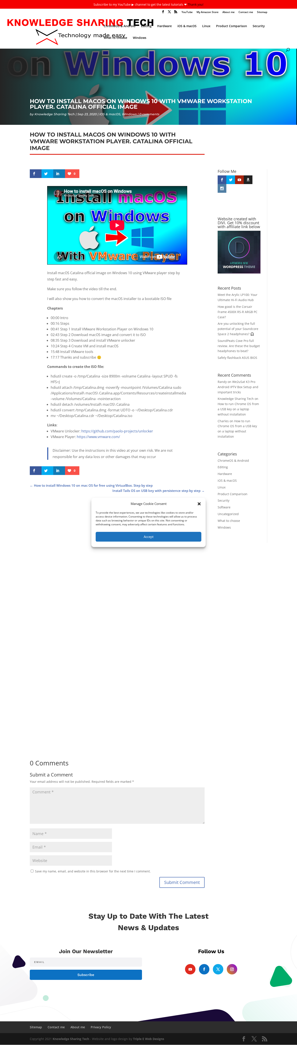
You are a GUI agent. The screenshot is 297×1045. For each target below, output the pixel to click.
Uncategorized (228, 514)
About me (228, 12)
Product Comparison (231, 26)
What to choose (115, 38)
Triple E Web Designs (148, 1039)
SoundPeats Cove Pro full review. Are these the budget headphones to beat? (239, 346)
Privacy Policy (101, 1027)
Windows (139, 38)
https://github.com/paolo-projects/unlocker (117, 431)
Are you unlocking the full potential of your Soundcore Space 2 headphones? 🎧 (110, 737)
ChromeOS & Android (119, 26)
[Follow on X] (218, 969)
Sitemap (262, 12)
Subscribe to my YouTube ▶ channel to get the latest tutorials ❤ (140, 4)
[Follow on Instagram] (232, 969)
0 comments (149, 114)
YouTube (187, 12)
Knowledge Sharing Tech (55, 114)
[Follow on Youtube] (190, 969)
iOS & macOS (187, 26)
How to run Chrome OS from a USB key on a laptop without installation (238, 409)
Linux (206, 26)
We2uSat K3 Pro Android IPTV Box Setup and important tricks (238, 387)
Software (224, 507)
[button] (199, 504)
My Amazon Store (208, 12)
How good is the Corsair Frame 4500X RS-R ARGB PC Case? (91, 607)
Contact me (246, 12)
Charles (223, 421)
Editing (146, 26)
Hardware (164, 26)
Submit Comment (182, 882)
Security (259, 26)
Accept (149, 536)
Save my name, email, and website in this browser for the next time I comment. (93, 871)
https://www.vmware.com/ (98, 436)
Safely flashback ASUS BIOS (237, 358)
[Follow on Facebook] (204, 969)
